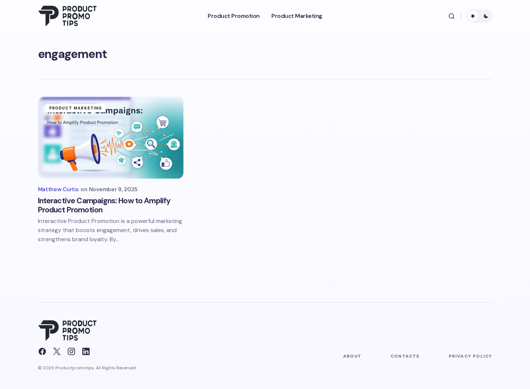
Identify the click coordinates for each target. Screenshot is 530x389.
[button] (451, 16)
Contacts (405, 356)
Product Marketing (75, 108)
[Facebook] (42, 351)
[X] (57, 351)
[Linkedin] (86, 351)
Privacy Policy (470, 356)
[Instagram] (71, 351)
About (352, 356)
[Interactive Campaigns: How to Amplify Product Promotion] (111, 138)
